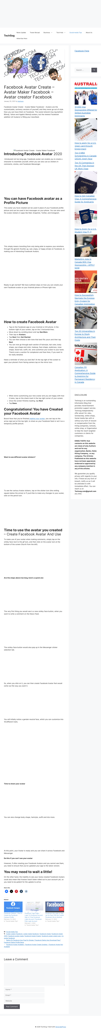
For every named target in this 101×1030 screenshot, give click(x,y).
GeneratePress (60, 1027)
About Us (89, 32)
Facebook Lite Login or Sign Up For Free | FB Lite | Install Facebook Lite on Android (54, 915)
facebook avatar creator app (51, 936)
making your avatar (37, 419)
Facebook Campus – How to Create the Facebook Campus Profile (13, 915)
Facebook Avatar (45, 934)
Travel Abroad (35, 32)
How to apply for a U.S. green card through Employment (85, 146)
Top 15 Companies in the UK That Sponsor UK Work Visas (84, 166)
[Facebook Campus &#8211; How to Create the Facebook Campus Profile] (13, 907)
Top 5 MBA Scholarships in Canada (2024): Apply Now (85, 156)
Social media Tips (76, 32)
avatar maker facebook (31, 934)
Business (47, 32)
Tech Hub (59, 32)
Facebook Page (82, 51)
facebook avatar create (16, 936)
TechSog (9, 35)
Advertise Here (22, 38)
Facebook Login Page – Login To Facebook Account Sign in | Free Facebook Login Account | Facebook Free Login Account (34, 917)
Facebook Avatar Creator (32, 936)
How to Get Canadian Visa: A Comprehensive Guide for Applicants (85, 199)
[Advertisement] (50, 14)
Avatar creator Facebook (14, 934)
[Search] (94, 70)
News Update (21, 32)
